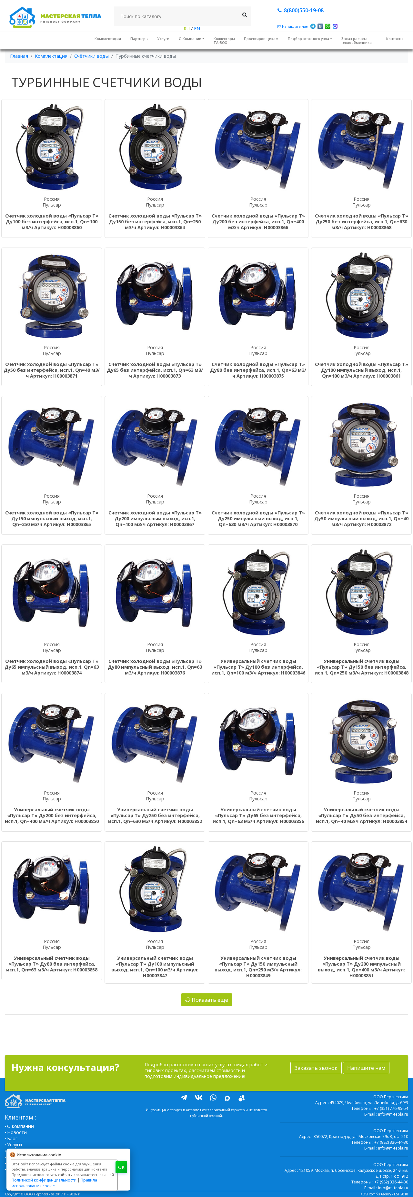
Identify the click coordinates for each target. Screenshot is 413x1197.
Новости (17, 1132)
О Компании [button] (190, 38)
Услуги (163, 38)
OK (121, 1167)
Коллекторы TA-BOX (224, 40)
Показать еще (209, 999)
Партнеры (139, 38)
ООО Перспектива (39, 1194)
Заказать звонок (316, 1067)
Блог (12, 1138)
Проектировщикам (261, 38)
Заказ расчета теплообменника (356, 40)
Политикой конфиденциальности (44, 1180)
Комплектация (108, 38)
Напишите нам (366, 1067)
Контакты (394, 38)
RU (187, 28)
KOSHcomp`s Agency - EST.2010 (384, 1194)
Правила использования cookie (54, 1183)
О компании (20, 1126)
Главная (19, 56)
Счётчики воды (91, 56)
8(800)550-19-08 (302, 10)
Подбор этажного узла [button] (308, 38)
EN (196, 28)
